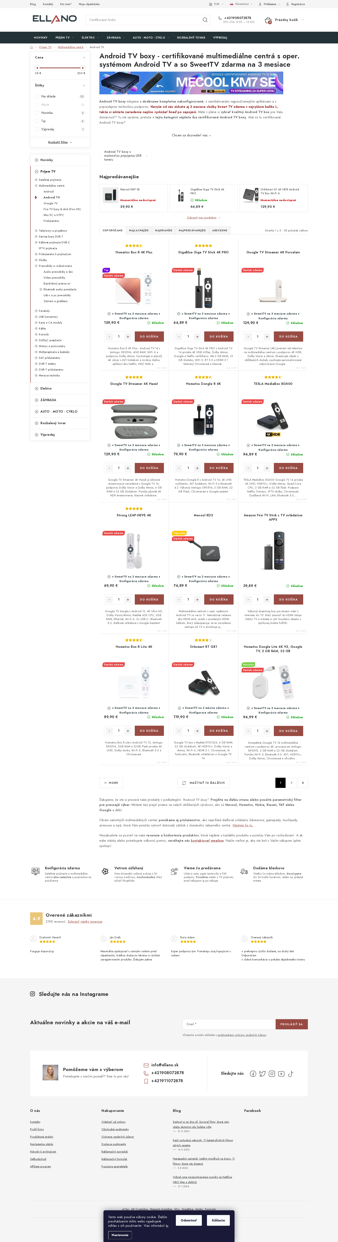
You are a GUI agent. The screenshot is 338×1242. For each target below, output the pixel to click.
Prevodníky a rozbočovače (55, 266)
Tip (62, 121)
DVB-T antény (47, 364)
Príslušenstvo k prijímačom (55, 254)
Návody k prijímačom (43, 1152)
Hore (113, 783)
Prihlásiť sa (291, 1024)
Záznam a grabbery (56, 301)
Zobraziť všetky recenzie (85, 921)
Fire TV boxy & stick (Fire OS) (62, 209)
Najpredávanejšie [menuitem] (192, 230)
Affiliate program (40, 1166)
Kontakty (48, 4)
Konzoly (44, 334)
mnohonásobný (146, 877)
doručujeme (294, 874)
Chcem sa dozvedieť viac (190, 135)
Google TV (51, 203)
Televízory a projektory (53, 231)
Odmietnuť (189, 1220)
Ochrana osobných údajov (118, 1137)
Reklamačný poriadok (115, 1152)
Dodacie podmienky (114, 1144)
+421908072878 (237, 18)
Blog (33, 4)
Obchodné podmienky (115, 1129)
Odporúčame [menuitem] (113, 230)
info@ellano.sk (165, 1065)
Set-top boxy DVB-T (51, 236)
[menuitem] (40, 37)
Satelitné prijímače (50, 180)
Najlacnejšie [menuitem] (139, 230)
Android (49, 192)
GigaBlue (187, 1209)
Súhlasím (218, 1220)
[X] (262, 1074)
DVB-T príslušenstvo (51, 370)
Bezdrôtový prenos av (57, 283)
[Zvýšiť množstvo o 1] (127, 336)
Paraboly (44, 311)
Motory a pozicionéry (52, 346)
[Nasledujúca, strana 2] (292, 783)
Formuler (210, 1209)
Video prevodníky (54, 278)
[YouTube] (281, 1074)
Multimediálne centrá (51, 186)
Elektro (46, 388)
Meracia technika (49, 375)
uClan (125, 1209)
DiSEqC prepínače (50, 340)
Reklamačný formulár (115, 1159)
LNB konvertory (48, 317)
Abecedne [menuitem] (219, 230)
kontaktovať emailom (207, 840)
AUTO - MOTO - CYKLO (59, 411)
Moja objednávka (89, 4)
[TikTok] (291, 1074)
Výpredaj (62, 129)
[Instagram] (272, 1074)
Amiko (199, 1209)
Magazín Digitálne (161, 1209)
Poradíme (202, 877)
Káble (42, 328)
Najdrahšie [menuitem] (163, 230)
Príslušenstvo (51, 221)
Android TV (52, 197)
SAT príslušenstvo (49, 358)
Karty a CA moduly (50, 323)
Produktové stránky (41, 1137)
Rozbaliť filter (58, 142)
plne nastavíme (62, 877)
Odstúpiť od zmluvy (114, 1122)
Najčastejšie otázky (41, 1144)
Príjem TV (48, 171)
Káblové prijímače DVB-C (54, 242)
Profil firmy (37, 1129)
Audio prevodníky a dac (58, 272)
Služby (43, 260)
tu (167, 1225)
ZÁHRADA (48, 400)
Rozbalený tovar (53, 423)
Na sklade (62, 96)
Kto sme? (66, 4)
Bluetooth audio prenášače (60, 289)
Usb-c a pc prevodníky (57, 295)
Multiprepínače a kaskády (54, 352)
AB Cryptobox (139, 1209)
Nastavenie (120, 1235)
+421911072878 (167, 1081)
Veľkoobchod (38, 1159)
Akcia (62, 104)
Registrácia (298, 4)
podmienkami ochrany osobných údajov (242, 1035)
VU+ (177, 1209)
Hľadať (205, 20)
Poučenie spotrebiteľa (115, 1166)
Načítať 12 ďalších (207, 783)
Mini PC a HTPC (54, 215)
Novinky (46, 160)
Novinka (62, 113)
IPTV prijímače (48, 248)
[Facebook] (253, 1074)
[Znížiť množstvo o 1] (109, 336)
